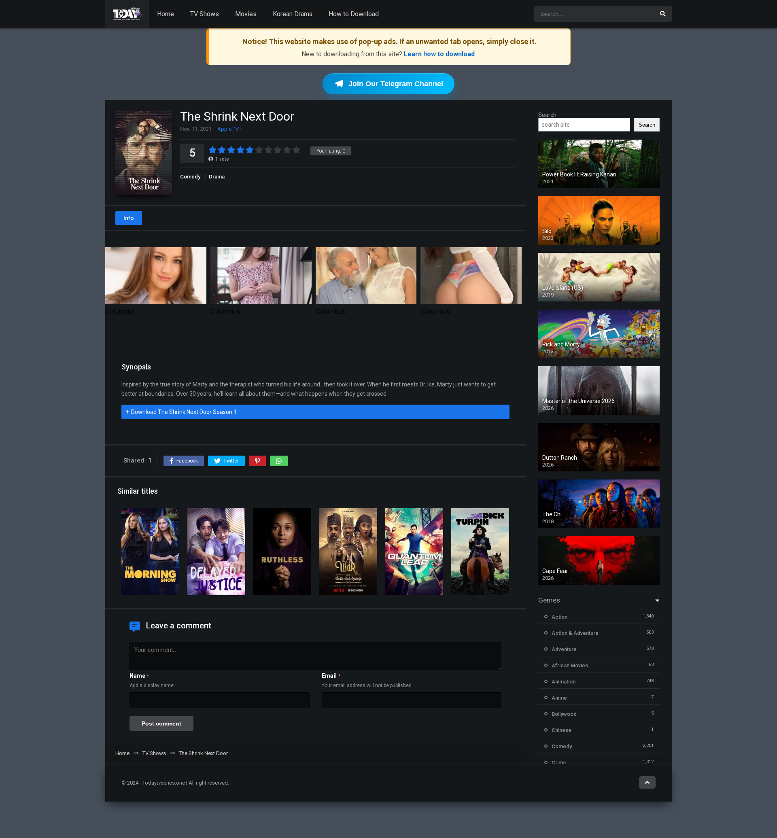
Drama (217, 176)
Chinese (561, 730)
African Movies (570, 665)
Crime (559, 763)
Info (128, 218)
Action (559, 617)
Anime (559, 698)
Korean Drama (292, 14)
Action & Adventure (575, 633)
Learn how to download (440, 54)
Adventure (564, 649)
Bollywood (564, 714)
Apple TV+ (229, 129)
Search (547, 115)
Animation (563, 682)
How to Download (354, 14)
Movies (246, 14)
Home (165, 14)
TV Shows (204, 14)
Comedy (190, 176)
